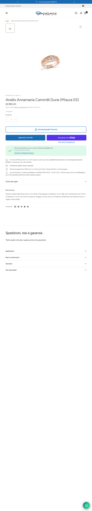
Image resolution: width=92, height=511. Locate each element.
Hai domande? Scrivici (47, 129)
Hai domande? (11, 270)
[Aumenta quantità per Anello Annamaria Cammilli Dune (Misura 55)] (15, 119)
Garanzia (9, 264)
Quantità (9, 115)
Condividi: (9, 206)
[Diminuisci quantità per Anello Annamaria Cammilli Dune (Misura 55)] (7, 119)
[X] (18, 206)
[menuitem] (14, 6)
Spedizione (10, 251)
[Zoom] (80, 26)
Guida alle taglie (12, 182)
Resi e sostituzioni (12, 257)
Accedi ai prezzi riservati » (14, 6)
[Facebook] (83, 5)
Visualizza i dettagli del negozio (24, 153)
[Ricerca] (76, 13)
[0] (84, 13)
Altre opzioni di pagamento (66, 142)
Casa (7, 21)
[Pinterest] (21, 206)
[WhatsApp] (24, 206)
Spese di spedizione (20, 107)
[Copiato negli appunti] (27, 206)
